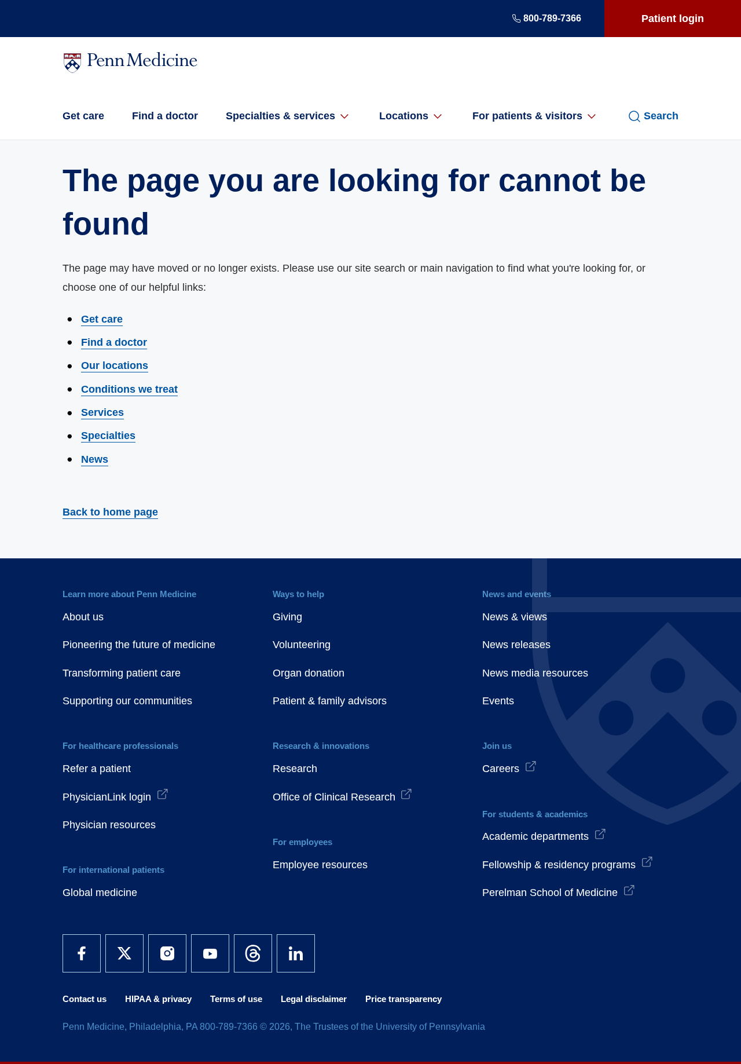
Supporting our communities (127, 701)
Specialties (108, 435)
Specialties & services (280, 116)
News (94, 459)
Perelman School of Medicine (550, 892)
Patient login (672, 18)
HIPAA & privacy (158, 999)
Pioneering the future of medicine (139, 644)
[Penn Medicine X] (124, 953)
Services (102, 412)
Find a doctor (165, 116)
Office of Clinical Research (334, 797)
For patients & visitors (527, 116)
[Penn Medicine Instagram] (167, 953)
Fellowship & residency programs (559, 865)
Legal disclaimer (314, 999)
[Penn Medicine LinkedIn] (295, 953)
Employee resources (320, 865)
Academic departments (535, 836)
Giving (287, 617)
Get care (83, 116)
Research (295, 768)
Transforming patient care (122, 673)
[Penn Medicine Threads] (253, 953)
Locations (403, 116)
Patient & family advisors (330, 701)
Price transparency (403, 999)
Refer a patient (97, 768)
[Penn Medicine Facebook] (81, 953)
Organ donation (308, 673)
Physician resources (109, 825)
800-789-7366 (552, 18)
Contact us (85, 999)
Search (661, 116)
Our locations (114, 365)
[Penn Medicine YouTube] (210, 953)
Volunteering (302, 644)
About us (83, 617)
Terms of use (236, 999)
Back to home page (110, 512)
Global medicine (100, 892)
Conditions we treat (129, 389)
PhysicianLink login (107, 797)
